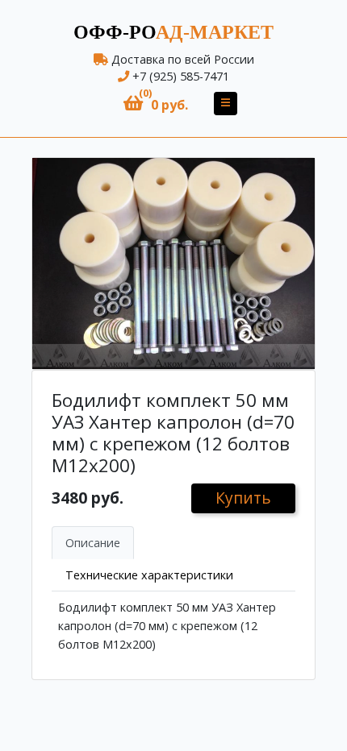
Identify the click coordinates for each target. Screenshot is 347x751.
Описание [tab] (92, 542)
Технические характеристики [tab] (149, 575)
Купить (243, 497)
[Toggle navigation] (225, 103)
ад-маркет (173, 32)
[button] (156, 103)
